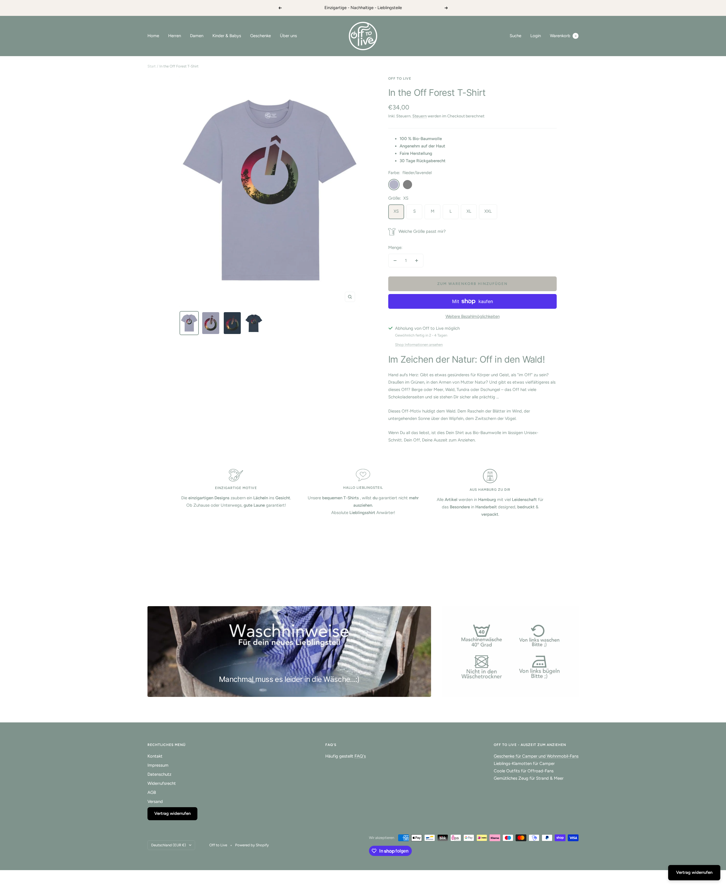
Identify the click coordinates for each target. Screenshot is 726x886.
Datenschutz (159, 774)
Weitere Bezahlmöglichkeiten (473, 316)
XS (396, 211)
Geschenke (260, 35)
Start (151, 66)
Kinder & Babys (226, 35)
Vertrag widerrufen (172, 813)
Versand (155, 801)
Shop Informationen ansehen (419, 344)
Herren (174, 35)
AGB (151, 792)
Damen (196, 35)
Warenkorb (563, 35)
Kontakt (154, 756)
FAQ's (360, 756)
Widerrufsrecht (161, 783)
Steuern (419, 116)
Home (153, 35)
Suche (515, 35)
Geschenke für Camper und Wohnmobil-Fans (536, 756)
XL (469, 211)
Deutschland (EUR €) (168, 845)
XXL (488, 211)
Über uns (288, 35)
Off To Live (399, 79)
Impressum (157, 765)
